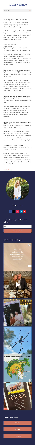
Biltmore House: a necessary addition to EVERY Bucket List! (17, 123)
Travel (18, 127)
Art (19, 22)
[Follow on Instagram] (17, 211)
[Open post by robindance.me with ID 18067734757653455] (18, 340)
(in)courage (21, 98)
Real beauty (17, 27)
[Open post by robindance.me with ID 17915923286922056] (18, 312)
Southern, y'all (26, 50)
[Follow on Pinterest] (24, 211)
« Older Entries (8, 170)
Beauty (22, 48)
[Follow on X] (13, 211)
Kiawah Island (17, 74)
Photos (26, 25)
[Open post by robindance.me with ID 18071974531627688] (18, 257)
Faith (7, 100)
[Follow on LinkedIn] (21, 211)
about (17, 429)
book (17, 422)
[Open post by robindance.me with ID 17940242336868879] (18, 368)
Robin (7, 22)
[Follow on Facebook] (10, 211)
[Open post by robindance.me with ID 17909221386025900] (18, 284)
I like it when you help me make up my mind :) (17, 70)
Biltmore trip (24, 22)
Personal (18, 50)
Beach (21, 72)
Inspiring (15, 25)
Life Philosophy (14, 100)
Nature (21, 25)
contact (17, 435)
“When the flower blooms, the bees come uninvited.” (15, 20)
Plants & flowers (8, 27)
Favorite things (8, 25)
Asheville (13, 145)
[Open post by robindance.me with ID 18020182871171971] (18, 396)
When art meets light (10, 45)
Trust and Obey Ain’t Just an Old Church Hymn (17, 96)
